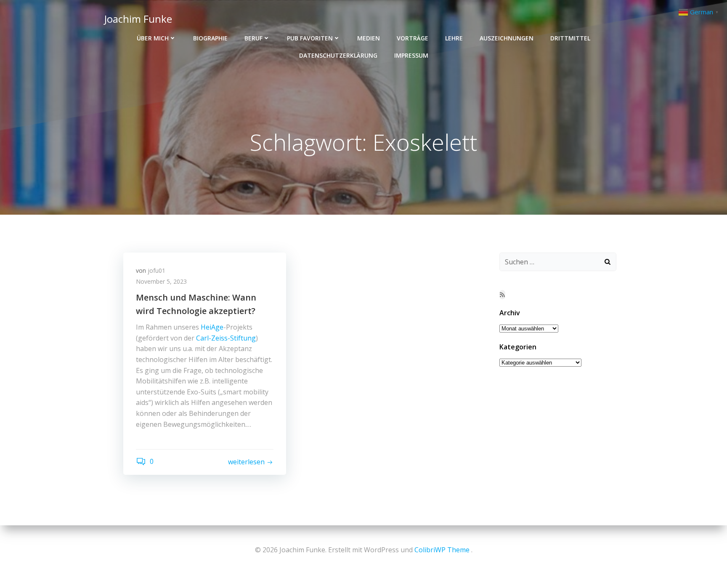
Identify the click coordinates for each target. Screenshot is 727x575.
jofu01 (156, 270)
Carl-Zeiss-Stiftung (226, 338)
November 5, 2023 (161, 281)
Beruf (253, 38)
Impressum (411, 55)
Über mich (153, 38)
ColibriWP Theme (442, 549)
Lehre (454, 38)
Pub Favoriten (310, 38)
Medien (368, 38)
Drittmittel (570, 38)
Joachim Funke (138, 19)
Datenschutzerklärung (338, 55)
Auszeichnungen (506, 38)
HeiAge (212, 327)
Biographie (210, 38)
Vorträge (412, 38)
